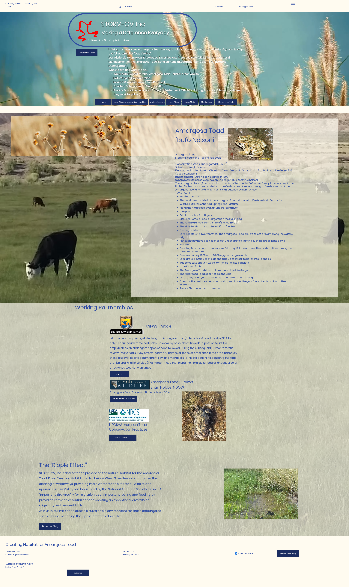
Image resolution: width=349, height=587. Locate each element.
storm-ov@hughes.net (17, 554)
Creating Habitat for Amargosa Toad (40, 544)
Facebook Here (245, 553)
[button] (245, 6)
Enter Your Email (13, 567)
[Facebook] (236, 553)
